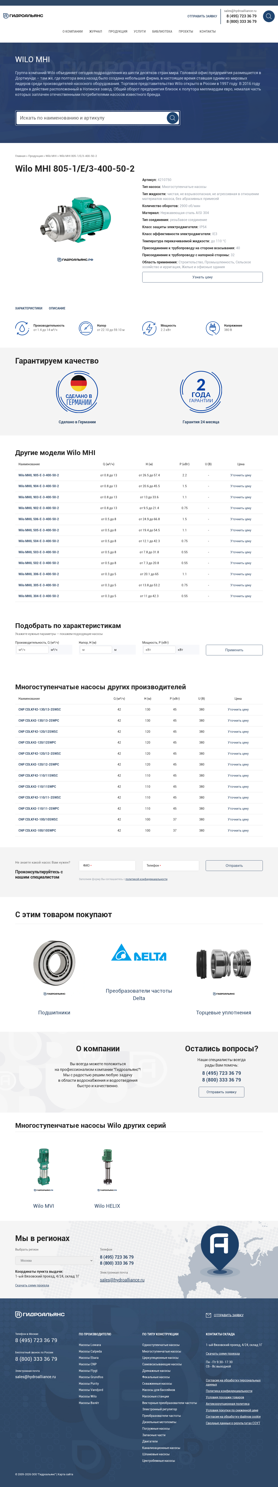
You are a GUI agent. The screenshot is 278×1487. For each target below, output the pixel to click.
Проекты (186, 31)
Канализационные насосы (161, 1448)
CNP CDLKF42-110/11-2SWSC (39, 797)
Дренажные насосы (156, 1370)
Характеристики (28, 308)
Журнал (95, 31)
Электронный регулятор (159, 1409)
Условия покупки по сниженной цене (232, 1410)
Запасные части (153, 1435)
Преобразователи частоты (161, 1415)
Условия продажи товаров (225, 1397)
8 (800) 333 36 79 (241, 21)
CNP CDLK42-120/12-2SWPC (38, 764)
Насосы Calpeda (90, 1351)
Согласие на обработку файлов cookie (233, 1416)
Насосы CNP (88, 1364)
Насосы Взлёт (89, 1403)
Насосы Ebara (89, 1357)
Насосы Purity (89, 1383)
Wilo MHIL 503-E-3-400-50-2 (38, 552)
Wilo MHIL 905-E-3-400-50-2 (38, 475)
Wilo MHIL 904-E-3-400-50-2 (38, 486)
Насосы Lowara (90, 1345)
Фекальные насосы (156, 1377)
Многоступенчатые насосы (161, 1351)
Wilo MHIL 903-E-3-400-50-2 (38, 497)
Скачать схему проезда (32, 1285)
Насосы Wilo (88, 1396)
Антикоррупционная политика (228, 1404)
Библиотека (162, 31)
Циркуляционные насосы (160, 1357)
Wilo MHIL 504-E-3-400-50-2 (38, 541)
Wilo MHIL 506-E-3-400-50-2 (38, 519)
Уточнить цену (240, 475)
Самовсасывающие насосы (162, 1364)
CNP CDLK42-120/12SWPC (37, 742)
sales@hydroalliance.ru (240, 11)
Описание (57, 308)
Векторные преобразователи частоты (169, 1403)
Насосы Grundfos (91, 1377)
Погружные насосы (156, 1428)
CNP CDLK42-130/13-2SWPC (38, 720)
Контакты (208, 31)
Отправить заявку (202, 16)
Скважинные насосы (157, 1383)
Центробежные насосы (158, 1460)
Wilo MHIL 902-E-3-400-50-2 (38, 508)
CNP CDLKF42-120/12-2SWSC (39, 753)
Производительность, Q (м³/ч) (37, 642)
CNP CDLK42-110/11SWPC (37, 786)
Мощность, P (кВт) (155, 642)
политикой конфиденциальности (146, 879)
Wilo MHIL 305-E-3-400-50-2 (38, 585)
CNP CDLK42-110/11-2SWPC (38, 808)
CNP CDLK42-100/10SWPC (37, 830)
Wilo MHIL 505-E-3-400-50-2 (38, 530)
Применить (234, 650)
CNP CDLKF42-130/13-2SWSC (39, 709)
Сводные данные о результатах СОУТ (233, 1423)
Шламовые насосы (156, 1454)
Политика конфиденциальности (229, 1391)
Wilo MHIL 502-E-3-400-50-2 (38, 563)
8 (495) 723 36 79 (241, 16)
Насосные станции (155, 1396)
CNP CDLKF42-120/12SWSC (38, 731)
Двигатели (150, 1441)
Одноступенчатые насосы (161, 1345)
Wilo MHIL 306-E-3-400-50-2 (38, 574)
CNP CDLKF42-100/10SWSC (38, 819)
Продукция (118, 31)
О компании (73, 31)
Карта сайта (65, 1474)
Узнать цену (202, 277)
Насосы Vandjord (91, 1390)
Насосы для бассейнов (158, 1390)
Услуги (140, 31)
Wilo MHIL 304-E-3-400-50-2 (38, 596)
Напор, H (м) (87, 642)
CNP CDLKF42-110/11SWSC (38, 775)
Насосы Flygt (88, 1370)
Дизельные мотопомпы (159, 1422)
